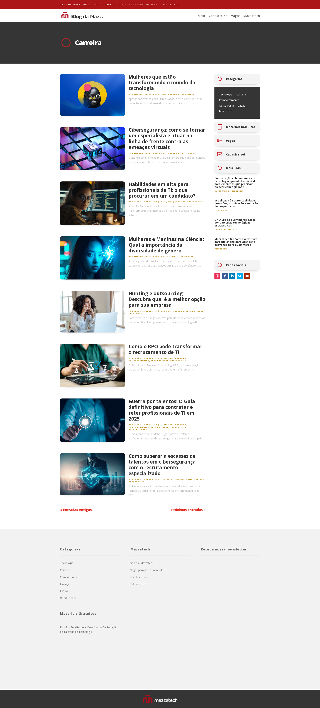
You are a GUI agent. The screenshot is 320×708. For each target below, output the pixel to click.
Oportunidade (195, 311)
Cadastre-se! (218, 16)
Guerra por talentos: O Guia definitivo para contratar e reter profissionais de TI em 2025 (162, 410)
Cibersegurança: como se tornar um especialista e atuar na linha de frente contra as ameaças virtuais (167, 138)
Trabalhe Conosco (170, 5)
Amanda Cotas (142, 94)
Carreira (173, 94)
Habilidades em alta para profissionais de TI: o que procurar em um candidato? (162, 190)
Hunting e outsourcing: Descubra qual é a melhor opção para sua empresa (167, 299)
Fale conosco (138, 584)
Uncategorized (138, 430)
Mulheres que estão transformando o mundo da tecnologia (162, 82)
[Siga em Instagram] (217, 276)
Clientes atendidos (141, 577)
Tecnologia (187, 94)
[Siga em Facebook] (225, 276)
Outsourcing (195, 202)
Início (201, 16)
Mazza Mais (152, 5)
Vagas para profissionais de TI (148, 570)
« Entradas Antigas (76, 509)
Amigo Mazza (136, 5)
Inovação (65, 584)
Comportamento (139, 361)
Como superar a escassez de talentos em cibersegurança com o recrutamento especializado (162, 465)
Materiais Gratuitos (240, 127)
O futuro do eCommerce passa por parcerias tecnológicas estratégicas (235, 222)
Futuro (218, 230)
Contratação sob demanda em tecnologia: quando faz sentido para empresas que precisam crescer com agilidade (235, 183)
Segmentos (109, 5)
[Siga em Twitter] (240, 276)
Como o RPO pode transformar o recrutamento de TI (165, 349)
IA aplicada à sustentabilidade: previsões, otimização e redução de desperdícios (236, 203)
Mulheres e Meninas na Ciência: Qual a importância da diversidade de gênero (166, 245)
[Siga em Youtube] (247, 276)
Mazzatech (251, 16)
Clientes (122, 5)
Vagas (236, 16)
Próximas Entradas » (188, 509)
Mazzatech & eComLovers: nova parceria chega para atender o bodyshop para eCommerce (235, 242)
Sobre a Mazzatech (70, 5)
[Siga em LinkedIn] (232, 276)
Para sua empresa (92, 5)
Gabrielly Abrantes (146, 202)
